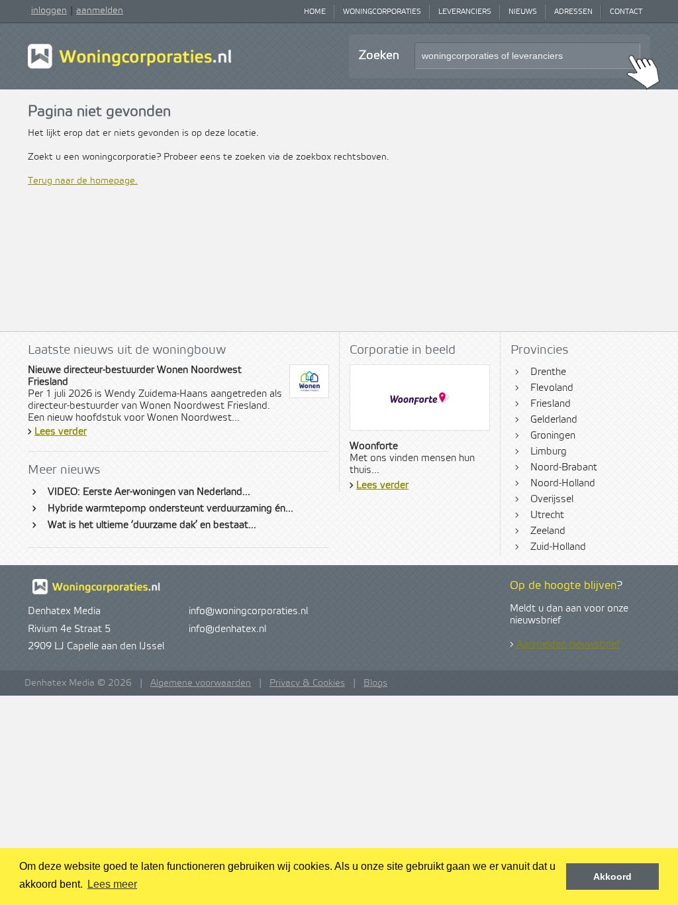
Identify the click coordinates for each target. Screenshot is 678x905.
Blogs (375, 683)
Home (315, 12)
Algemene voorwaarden (200, 683)
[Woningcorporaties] (130, 67)
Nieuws (522, 12)
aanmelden (99, 11)
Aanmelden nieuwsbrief (568, 645)
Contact (626, 12)
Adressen (573, 12)
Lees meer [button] (112, 884)
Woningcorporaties (382, 12)
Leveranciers (464, 12)
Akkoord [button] (612, 876)
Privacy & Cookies (307, 683)
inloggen (49, 11)
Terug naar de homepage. (83, 181)
